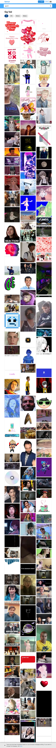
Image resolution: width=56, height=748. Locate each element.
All (6, 15)
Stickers (18, 15)
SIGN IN (46, 1)
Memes (25, 15)
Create (42, 1)
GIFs (11, 15)
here (21, 746)
